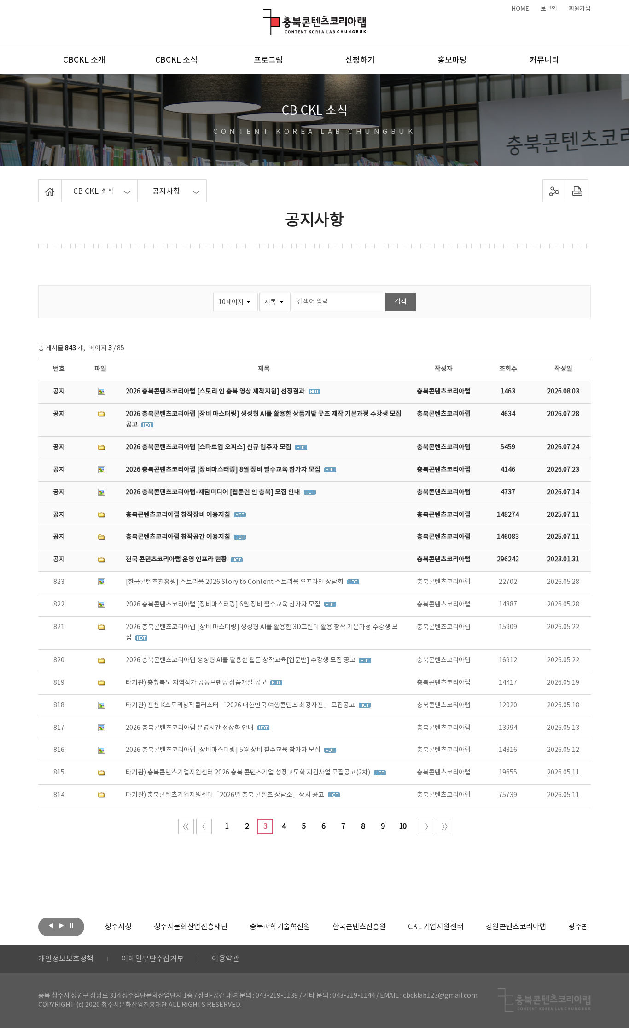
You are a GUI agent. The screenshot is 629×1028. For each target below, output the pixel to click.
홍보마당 (452, 60)
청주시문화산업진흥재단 (191, 927)
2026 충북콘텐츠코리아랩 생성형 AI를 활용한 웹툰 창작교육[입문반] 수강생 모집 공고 (241, 660)
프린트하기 (576, 191)
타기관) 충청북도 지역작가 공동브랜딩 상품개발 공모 (197, 683)
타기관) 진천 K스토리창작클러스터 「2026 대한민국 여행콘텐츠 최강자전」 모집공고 (241, 705)
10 (402, 826)
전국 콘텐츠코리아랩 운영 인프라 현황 (177, 559)
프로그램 (268, 60)
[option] (117, 927)
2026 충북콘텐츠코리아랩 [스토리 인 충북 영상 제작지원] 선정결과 (216, 391)
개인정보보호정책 (65, 959)
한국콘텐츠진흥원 (359, 927)
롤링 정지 (71, 925)
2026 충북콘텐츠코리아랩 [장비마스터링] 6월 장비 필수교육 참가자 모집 (224, 604)
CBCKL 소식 (176, 60)
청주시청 (118, 927)
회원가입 (580, 8)
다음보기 (61, 925)
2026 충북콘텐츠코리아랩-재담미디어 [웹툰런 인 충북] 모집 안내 (214, 492)
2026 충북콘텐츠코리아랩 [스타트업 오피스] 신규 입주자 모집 (209, 447)
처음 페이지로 (186, 826)
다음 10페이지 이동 (425, 826)
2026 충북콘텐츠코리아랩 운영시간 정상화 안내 (190, 728)
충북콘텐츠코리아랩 (265, 14)
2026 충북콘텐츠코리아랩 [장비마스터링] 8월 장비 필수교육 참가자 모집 (224, 470)
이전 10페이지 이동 (204, 826)
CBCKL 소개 (84, 60)
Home (41, 185)
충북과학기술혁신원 (280, 927)
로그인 (549, 8)
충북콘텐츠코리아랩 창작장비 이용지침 (179, 515)
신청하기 (360, 60)
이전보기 (50, 925)
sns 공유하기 (554, 191)
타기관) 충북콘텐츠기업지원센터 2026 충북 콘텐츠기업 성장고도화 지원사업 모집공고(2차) (249, 772)
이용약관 (225, 959)
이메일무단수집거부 (153, 959)
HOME (520, 8)
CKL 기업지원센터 (435, 927)
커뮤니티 (544, 60)
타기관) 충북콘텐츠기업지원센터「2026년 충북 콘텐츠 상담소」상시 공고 (226, 795)
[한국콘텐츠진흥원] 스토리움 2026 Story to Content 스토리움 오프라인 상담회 (235, 582)
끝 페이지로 (443, 826)
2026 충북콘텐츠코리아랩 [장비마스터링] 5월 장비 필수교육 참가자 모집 (224, 750)
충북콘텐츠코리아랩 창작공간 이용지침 (179, 537)
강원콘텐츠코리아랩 (516, 927)
